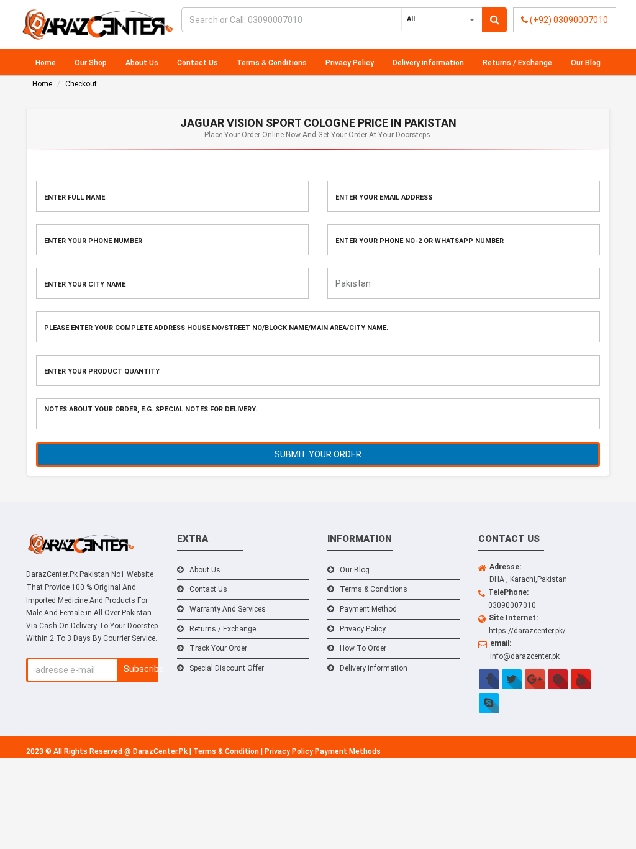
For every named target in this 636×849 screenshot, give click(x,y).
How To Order (363, 648)
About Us (141, 62)
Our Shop (91, 62)
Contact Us (197, 62)
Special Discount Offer (226, 668)
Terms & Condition (227, 751)
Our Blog (586, 62)
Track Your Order (218, 648)
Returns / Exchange (517, 62)
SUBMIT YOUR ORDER (318, 454)
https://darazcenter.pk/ (527, 630)
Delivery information (428, 62)
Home (45, 62)
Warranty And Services (227, 609)
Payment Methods (348, 751)
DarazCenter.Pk (161, 751)
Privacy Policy (349, 62)
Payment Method (368, 609)
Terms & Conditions (272, 62)
